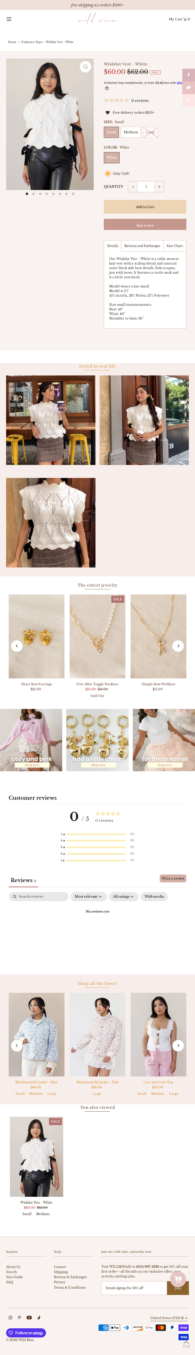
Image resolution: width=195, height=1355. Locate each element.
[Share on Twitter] (188, 87)
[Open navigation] (18, 19)
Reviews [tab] (23, 880)
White (112, 157)
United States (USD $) (167, 1318)
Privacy (60, 1282)
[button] (97, 834)
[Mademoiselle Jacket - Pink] (97, 1035)
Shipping (61, 1272)
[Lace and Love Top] (158, 1035)
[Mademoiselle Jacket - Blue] (36, 1035)
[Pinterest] (19, 1318)
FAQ (9, 1282)
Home (12, 42)
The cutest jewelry (98, 585)
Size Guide (14, 1277)
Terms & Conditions (70, 1287)
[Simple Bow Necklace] (158, 636)
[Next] (178, 646)
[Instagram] (10, 1318)
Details (112, 246)
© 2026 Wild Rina (20, 1340)
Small (111, 132)
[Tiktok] (39, 1318)
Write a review (173, 878)
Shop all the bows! (97, 983)
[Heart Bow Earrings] (36, 636)
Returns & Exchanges (70, 1277)
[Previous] (17, 646)
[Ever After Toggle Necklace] (97, 636)
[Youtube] (29, 1318)
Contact (60, 1267)
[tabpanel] (97, 929)
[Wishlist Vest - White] (36, 1157)
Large (150, 132)
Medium (131, 132)
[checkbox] (154, 896)
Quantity (113, 186)
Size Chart (175, 246)
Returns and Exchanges (142, 246)
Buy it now (145, 225)
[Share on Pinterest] (188, 100)
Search (11, 1272)
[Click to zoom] (85, 66)
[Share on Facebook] (188, 75)
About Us (13, 1267)
